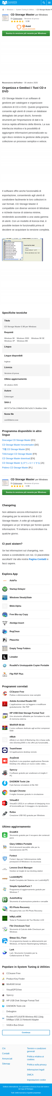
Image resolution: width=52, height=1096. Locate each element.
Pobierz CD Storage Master (15, 467)
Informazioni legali (35, 1069)
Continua (26, 1032)
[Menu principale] (49, 2)
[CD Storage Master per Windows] (5, 18)
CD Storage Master (29, 14)
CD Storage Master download (16, 458)
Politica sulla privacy (37, 1064)
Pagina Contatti (37, 559)
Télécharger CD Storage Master (17, 454)
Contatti (5, 1053)
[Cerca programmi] (44, 2)
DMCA (30, 1075)
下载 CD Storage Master (13, 449)
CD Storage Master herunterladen (18, 445)
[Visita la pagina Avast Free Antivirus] (26, 27)
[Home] (3, 9)
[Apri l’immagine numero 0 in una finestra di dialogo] (22, 249)
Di (16, 19)
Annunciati (7, 1058)
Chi (3, 1048)
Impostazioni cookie (36, 1080)
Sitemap (6, 1064)
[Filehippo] (9, 2)
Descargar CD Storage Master (16, 440)
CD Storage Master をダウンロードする (21, 463)
